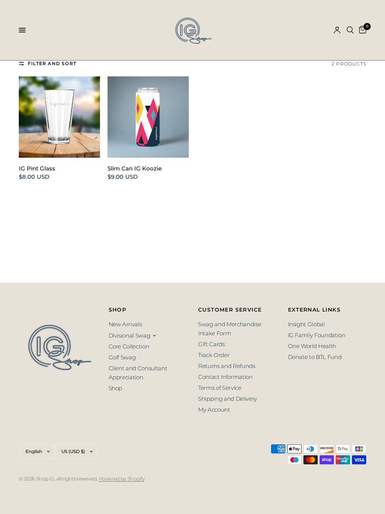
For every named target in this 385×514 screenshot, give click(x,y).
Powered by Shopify (122, 479)
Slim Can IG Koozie (135, 168)
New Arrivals (125, 324)
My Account (214, 409)
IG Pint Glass (37, 168)
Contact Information (225, 376)
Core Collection (129, 346)
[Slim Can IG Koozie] (148, 117)
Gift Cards (211, 344)
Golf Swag (122, 357)
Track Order (213, 355)
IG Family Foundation (317, 335)
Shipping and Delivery (227, 398)
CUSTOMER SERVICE (230, 309)
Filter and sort (52, 63)
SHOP (118, 309)
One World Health (312, 346)
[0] (361, 30)
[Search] (350, 30)
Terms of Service (219, 387)
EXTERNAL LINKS (314, 309)
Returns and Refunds (226, 366)
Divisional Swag (129, 335)
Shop (116, 388)
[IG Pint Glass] (59, 117)
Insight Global (306, 324)
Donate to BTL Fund (315, 356)
